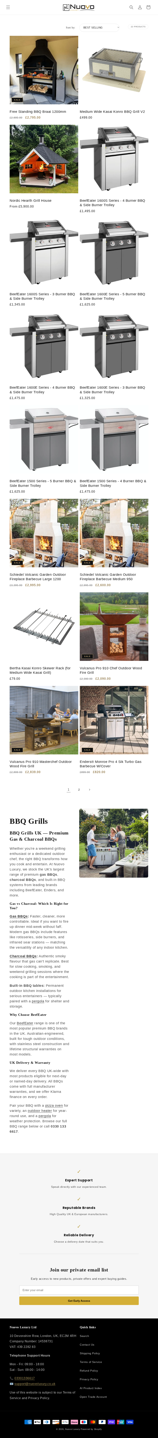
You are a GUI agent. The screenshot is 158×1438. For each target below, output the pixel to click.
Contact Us (87, 1344)
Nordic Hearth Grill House (31, 201)
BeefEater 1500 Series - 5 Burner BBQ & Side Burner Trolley (43, 483)
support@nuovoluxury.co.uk (34, 1383)
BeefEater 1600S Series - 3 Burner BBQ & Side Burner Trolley (42, 296)
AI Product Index (91, 1388)
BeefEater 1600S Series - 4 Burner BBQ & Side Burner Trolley (112, 203)
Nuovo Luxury (72, 1429)
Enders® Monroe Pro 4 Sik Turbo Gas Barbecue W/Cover (110, 764)
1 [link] (69, 789)
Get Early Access (79, 1300)
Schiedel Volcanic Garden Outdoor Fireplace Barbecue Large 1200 (38, 577)
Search (84, 1336)
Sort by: (70, 27)
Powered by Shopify (91, 1429)
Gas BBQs (19, 916)
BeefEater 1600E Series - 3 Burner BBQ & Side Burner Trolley (112, 390)
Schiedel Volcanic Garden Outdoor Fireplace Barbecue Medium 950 (108, 577)
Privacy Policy (89, 1379)
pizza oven (54, 1105)
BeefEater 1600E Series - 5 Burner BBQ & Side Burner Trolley (112, 296)
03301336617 (24, 1378)
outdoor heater (40, 1111)
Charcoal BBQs (23, 956)
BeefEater (25, 1023)
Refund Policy (89, 1370)
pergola (38, 1001)
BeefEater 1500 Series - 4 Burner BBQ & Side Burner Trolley (113, 483)
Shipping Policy (90, 1353)
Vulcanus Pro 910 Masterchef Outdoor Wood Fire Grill (41, 764)
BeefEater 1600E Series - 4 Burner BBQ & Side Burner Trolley (42, 390)
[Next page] (89, 789)
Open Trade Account (93, 1396)
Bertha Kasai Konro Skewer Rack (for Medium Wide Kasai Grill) (40, 670)
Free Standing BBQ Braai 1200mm (38, 112)
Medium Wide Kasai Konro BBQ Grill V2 (112, 112)
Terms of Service (91, 1362)
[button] (8, 7)
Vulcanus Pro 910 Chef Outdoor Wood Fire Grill (111, 670)
